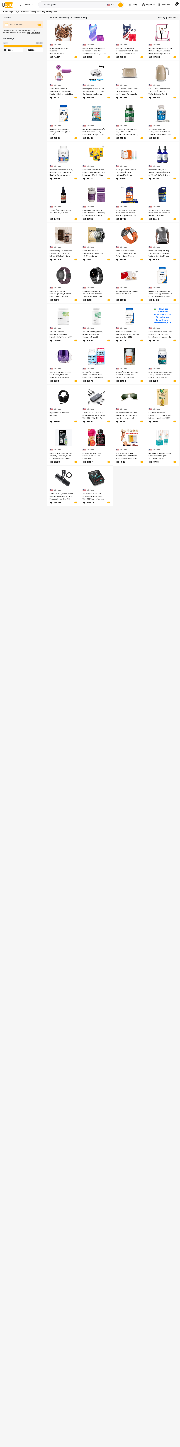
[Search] (120, 5)
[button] (134, 4)
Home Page (8, 11)
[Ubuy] (7, 4)
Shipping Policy (33, 33)
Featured (172, 17)
